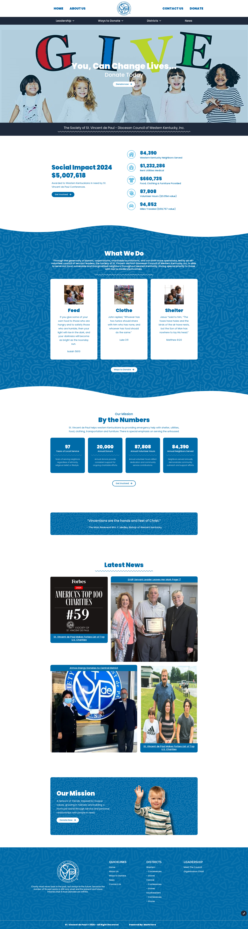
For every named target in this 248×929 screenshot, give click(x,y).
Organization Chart (194, 871)
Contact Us (115, 884)
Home (112, 867)
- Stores (150, 875)
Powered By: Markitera (142, 924)
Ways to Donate (109, 21)
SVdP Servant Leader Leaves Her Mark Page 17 (154, 579)
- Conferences (154, 871)
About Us (114, 871)
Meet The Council (193, 867)
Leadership (63, 21)
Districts (152, 21)
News (188, 21)
